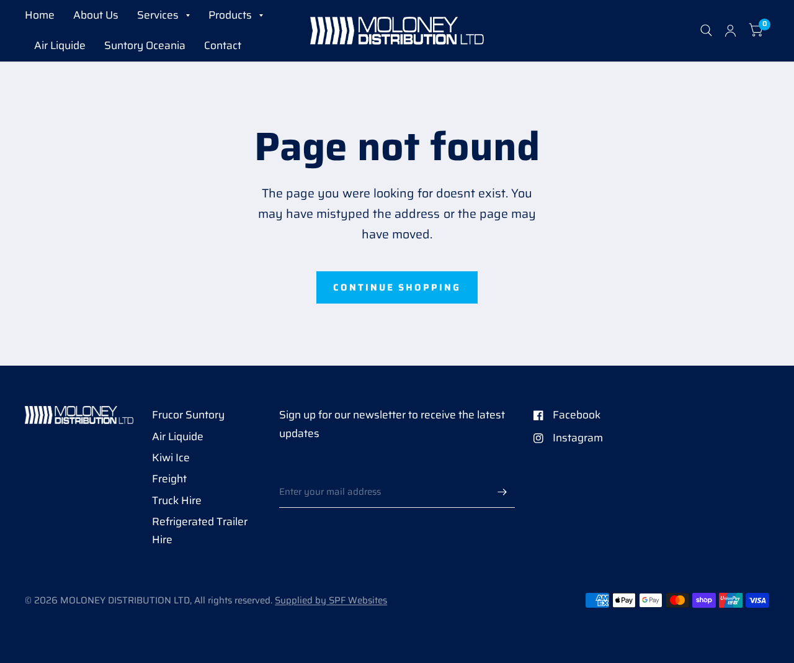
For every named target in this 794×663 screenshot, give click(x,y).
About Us (95, 15)
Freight (169, 478)
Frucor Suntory (188, 414)
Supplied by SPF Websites (331, 600)
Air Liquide (60, 45)
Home (40, 15)
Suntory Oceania (144, 45)
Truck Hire (177, 500)
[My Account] (730, 30)
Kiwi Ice (171, 457)
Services (158, 15)
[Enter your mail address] (502, 492)
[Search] (706, 30)
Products (230, 15)
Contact (222, 45)
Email (292, 466)
